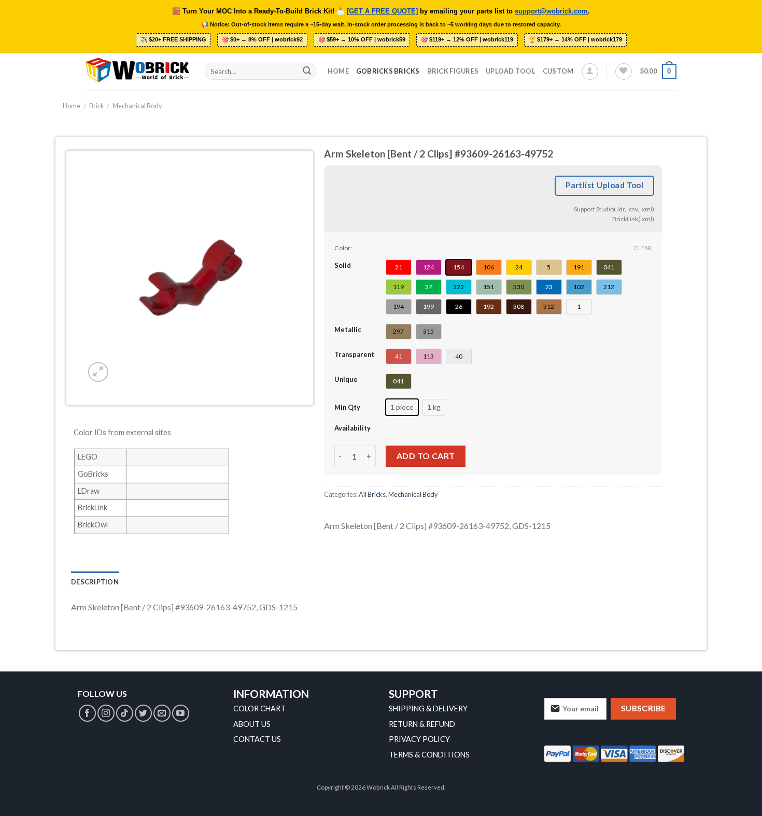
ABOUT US (252, 724)
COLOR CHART (259, 708)
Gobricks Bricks (388, 71)
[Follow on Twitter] (143, 713)
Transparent (354, 354)
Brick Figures (452, 71)
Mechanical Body (137, 106)
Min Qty (347, 407)
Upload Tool (510, 71)
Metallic (347, 329)
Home (338, 71)
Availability (352, 428)
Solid (342, 265)
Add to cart (426, 456)
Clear (643, 248)
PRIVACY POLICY (419, 739)
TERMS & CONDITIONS (429, 754)
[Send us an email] (162, 713)
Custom (558, 71)
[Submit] (307, 71)
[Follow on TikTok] (124, 713)
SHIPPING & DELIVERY (428, 708)
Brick (96, 106)
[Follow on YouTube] (180, 713)
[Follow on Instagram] (106, 713)
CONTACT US (257, 739)
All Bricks (372, 494)
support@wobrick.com (551, 11)
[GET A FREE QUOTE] (382, 11)
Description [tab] (95, 582)
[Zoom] (98, 372)
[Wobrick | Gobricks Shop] (137, 71)
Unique (346, 379)
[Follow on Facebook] (87, 713)
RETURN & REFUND (422, 724)
